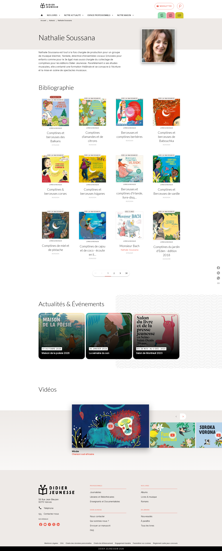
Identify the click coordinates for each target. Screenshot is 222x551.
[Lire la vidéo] (110, 426)
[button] (164, 6)
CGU (62, 543)
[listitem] (41, 524)
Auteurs (52, 20)
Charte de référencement (103, 543)
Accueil (43, 20)
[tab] (42, 15)
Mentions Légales (51, 543)
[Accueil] (49, 6)
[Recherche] (180, 6)
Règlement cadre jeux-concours (165, 543)
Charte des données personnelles (79, 543)
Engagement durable (123, 543)
